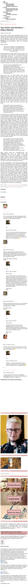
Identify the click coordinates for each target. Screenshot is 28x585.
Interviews (5, 12)
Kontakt (5, 15)
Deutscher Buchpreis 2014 (12, 8)
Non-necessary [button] (4, 572)
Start (4, 1)
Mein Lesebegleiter (10, 4)
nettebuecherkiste (6, 211)
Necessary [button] (3, 560)
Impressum (5, 17)
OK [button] (21, 538)
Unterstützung (17, 528)
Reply (4, 208)
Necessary (4, 561)
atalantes (4, 247)
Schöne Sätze (9, 10)
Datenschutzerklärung (11, 19)
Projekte (5, 7)
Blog (15, 187)
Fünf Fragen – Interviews (11, 14)
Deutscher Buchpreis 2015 (12, 9)
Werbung (8, 16)
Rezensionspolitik (10, 5)
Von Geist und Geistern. (14, 184)
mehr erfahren (4, 539)
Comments (3, 199)
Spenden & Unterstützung (11, 6)
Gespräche (8, 13)
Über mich (5, 2)
